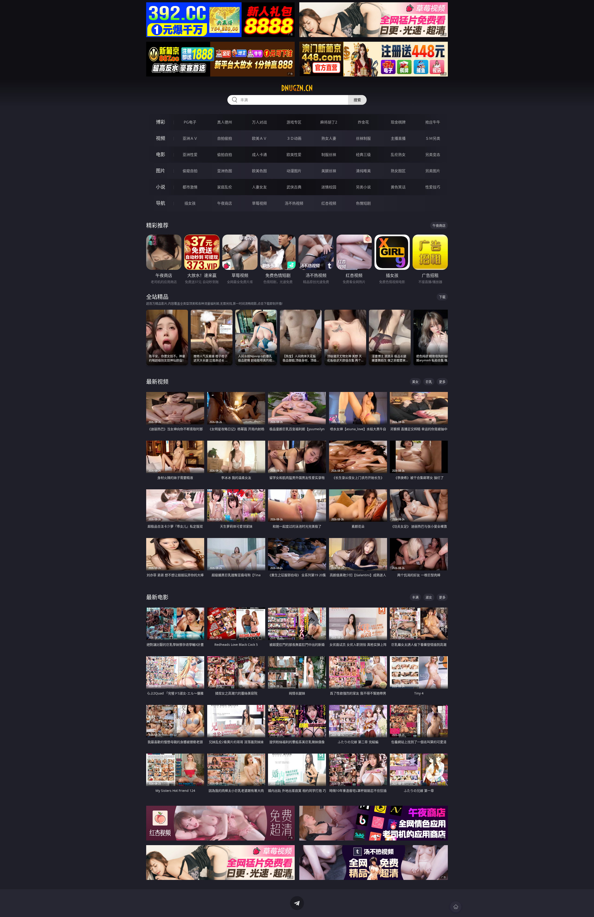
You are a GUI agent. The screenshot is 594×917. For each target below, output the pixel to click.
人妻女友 (259, 187)
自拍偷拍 (224, 138)
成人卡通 (259, 154)
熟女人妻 (328, 138)
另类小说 (363, 187)
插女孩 (190, 203)
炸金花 (363, 122)
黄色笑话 (398, 187)
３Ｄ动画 (294, 138)
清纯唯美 (363, 170)
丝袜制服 (363, 138)
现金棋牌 (398, 122)
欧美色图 (259, 170)
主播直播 (398, 138)
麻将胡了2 (328, 122)
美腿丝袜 (328, 170)
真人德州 (224, 122)
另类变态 (432, 154)
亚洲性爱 (190, 154)
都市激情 (190, 187)
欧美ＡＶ (259, 138)
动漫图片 (294, 170)
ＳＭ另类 (432, 138)
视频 (160, 138)
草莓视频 (259, 203)
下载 (442, 297)
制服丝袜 (328, 154)
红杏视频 (328, 203)
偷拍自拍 (224, 154)
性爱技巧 (432, 187)
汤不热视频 (294, 203)
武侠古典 (294, 187)
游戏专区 (294, 122)
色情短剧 (363, 203)
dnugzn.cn (297, 88)
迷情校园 (328, 187)
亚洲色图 (224, 170)
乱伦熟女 (398, 154)
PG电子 (190, 122)
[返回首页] (455, 906)
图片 (160, 171)
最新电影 (157, 597)
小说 (160, 187)
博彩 (160, 122)
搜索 (357, 99)
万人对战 (259, 122)
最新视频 (157, 381)
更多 (442, 381)
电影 (160, 154)
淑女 (429, 597)
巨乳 (429, 381)
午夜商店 (224, 203)
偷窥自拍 (190, 170)
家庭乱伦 (224, 187)
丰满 (415, 597)
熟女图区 (398, 170)
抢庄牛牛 (432, 122)
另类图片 (432, 170)
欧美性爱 (294, 154)
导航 (160, 203)
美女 (415, 381)
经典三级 (363, 154)
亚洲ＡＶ (190, 138)
